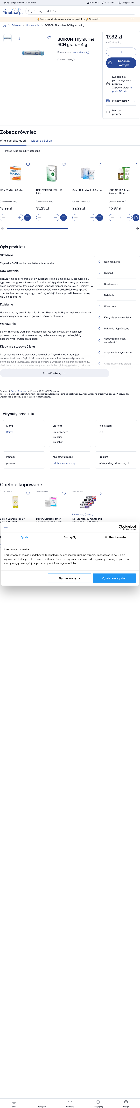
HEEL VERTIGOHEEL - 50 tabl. (49, 191)
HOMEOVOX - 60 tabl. (11, 190)
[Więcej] (133, 112)
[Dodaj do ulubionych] (49, 37)
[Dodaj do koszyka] (27, 217)
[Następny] (137, 228)
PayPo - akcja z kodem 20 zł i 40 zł (19, 3)
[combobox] (81, 11)
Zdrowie (16, 25)
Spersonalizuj (67, 577)
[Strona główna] (4, 25)
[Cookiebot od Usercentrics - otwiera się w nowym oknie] (121, 527)
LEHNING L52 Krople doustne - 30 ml (119, 191)
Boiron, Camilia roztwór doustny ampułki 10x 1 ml (48, 520)
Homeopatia (32, 25)
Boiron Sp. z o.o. (19, 391)
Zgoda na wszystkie (114, 577)
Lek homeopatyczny (64, 463)
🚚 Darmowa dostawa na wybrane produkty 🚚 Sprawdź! (68, 19)
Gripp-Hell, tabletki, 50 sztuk (87, 190)
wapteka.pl (79, 52)
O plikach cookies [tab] (116, 537)
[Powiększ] (18, 38)
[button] (87, 52)
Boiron (9, 432)
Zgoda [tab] (24, 537)
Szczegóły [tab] (70, 537)
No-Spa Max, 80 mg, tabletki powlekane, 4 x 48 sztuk (87, 520)
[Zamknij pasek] (132, 19)
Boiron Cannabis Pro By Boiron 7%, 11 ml (12, 520)
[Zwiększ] (132, 51)
